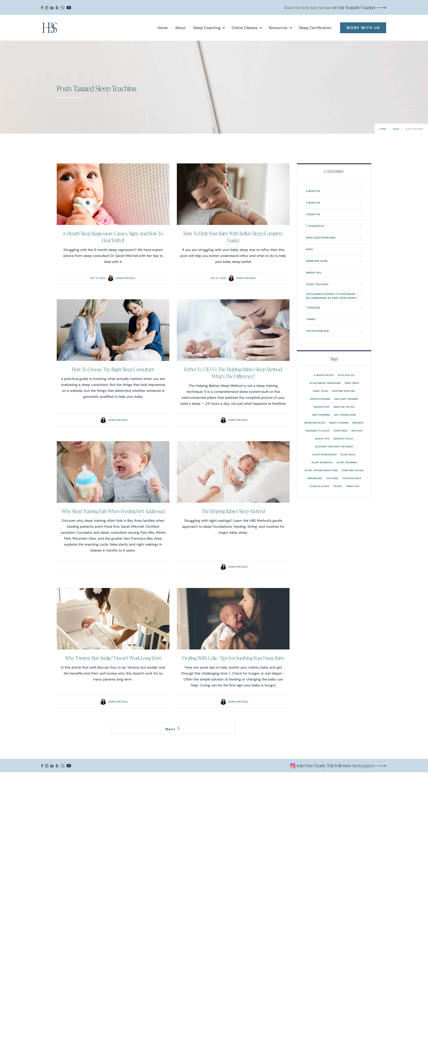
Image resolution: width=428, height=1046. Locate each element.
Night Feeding (338, 422)
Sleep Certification (315, 27)
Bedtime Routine (343, 391)
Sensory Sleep (343, 438)
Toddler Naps (351, 478)
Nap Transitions (345, 414)
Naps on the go (344, 406)
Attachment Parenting (325, 383)
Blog (396, 128)
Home (163, 27)
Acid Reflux (346, 375)
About (180, 27)
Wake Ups (353, 486)
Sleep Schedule (322, 462)
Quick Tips (322, 438)
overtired (340, 430)
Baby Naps (352, 383)
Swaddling (314, 478)
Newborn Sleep (314, 422)
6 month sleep (324, 375)
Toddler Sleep (319, 486)
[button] (207, 27)
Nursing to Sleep (317, 430)
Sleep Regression (325, 454)
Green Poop (322, 406)
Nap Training (321, 414)
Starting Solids (353, 470)
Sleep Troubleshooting (321, 470)
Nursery (358, 422)
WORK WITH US (363, 27)
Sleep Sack (348, 454)
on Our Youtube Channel (329, 7)
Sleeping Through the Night (334, 446)
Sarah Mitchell (125, 278)
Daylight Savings (346, 399)
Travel (338, 486)
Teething (332, 478)
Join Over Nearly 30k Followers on (336, 766)
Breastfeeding (320, 399)
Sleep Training (347, 462)
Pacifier (357, 430)
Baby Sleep (320, 391)
